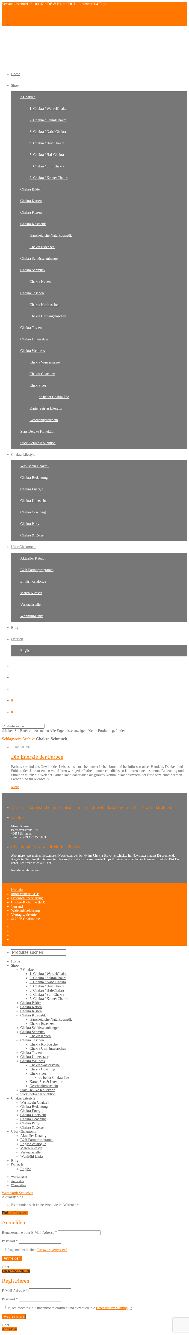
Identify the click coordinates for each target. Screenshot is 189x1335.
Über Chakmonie (23, 547)
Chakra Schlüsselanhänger (39, 258)
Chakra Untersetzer (34, 339)
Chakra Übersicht (33, 501)
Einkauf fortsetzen (15, 1213)
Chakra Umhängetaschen (48, 316)
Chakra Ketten (40, 281)
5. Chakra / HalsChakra (47, 155)
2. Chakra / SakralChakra (48, 120)
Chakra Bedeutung (34, 478)
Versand (17, 906)
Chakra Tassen (31, 328)
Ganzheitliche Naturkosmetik (51, 235)
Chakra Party (29, 524)
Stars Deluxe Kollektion (37, 431)
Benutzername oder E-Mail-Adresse (29, 1232)
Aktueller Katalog (33, 558)
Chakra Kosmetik (33, 224)
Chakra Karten (31, 201)
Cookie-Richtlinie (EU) (28, 902)
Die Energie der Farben (37, 757)
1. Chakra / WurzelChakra (49, 108)
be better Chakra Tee (54, 397)
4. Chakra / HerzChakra (47, 143)
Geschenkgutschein (44, 420)
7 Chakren (27, 97)
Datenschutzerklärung (27, 898)
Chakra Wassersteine (45, 362)
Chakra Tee (38, 385)
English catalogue (33, 581)
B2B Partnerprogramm (36, 570)
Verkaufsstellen (31, 604)
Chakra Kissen (31, 212)
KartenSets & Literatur (46, 408)
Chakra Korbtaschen (44, 305)
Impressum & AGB (25, 894)
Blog (14, 627)
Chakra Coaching (42, 374)
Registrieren (14, 1316)
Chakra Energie (31, 489)
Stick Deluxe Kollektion (38, 443)
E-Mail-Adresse (15, 1291)
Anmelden (17, 1181)
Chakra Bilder (30, 189)
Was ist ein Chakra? (34, 466)
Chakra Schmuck (32, 270)
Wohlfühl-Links (31, 616)
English (25, 651)
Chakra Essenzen (42, 247)
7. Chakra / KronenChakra (49, 178)
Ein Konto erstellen (16, 1271)
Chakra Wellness (32, 351)
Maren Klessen (31, 593)
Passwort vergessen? (52, 1250)
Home (15, 74)
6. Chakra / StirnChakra (47, 166)
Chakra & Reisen (32, 535)
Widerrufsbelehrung (25, 910)
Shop (15, 85)
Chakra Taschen (32, 293)
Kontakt (17, 890)
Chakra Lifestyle (23, 454)
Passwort (10, 1241)
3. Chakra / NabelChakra (48, 132)
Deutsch (17, 639)
